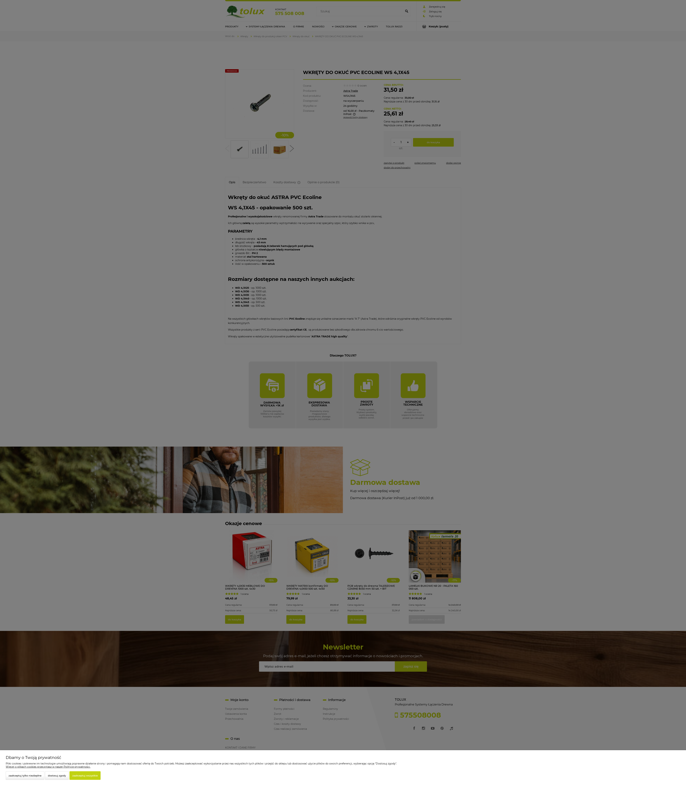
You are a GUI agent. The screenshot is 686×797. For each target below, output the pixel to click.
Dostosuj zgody (57, 775)
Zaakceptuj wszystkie (85, 775)
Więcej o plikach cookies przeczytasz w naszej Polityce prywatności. (48, 766)
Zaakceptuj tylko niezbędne (25, 775)
